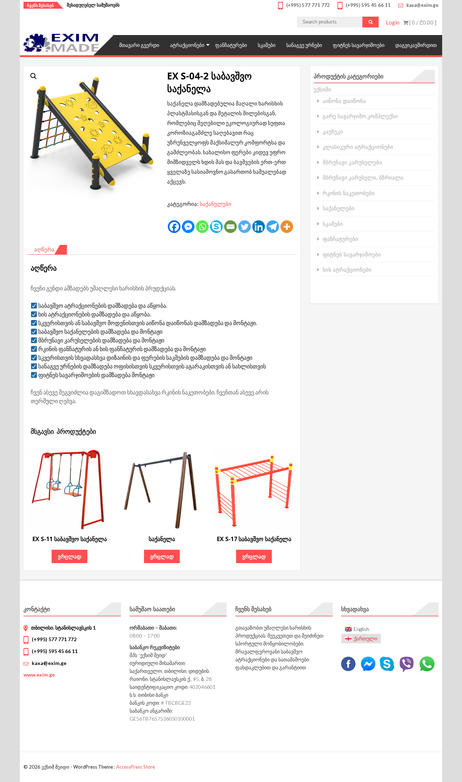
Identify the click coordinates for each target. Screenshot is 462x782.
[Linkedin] (258, 226)
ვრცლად (69, 556)
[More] (286, 226)
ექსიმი (322, 89)
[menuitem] (361, 629)
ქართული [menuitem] (365, 638)
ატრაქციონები (187, 45)
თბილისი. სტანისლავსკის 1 (63, 628)
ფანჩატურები (231, 45)
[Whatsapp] (202, 226)
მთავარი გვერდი (139, 45)
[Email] (230, 226)
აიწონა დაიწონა (344, 101)
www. (39, 674)
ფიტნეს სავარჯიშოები (358, 45)
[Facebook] (174, 226)
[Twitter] (244, 226)
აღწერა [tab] (44, 249)
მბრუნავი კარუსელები (352, 162)
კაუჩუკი (333, 131)
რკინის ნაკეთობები (349, 193)
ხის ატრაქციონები (347, 269)
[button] (33, 76)
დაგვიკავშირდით (416, 45)
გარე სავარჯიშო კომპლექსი (360, 116)
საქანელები (215, 203)
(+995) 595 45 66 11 (55, 651)
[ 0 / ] (422, 22)
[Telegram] (272, 226)
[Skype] (216, 226)
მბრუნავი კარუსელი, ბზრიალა (363, 177)
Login (393, 22)
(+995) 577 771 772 (54, 639)
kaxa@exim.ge (49, 663)
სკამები (266, 45)
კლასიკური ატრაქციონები (358, 147)
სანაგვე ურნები (304, 45)
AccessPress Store (135, 767)
